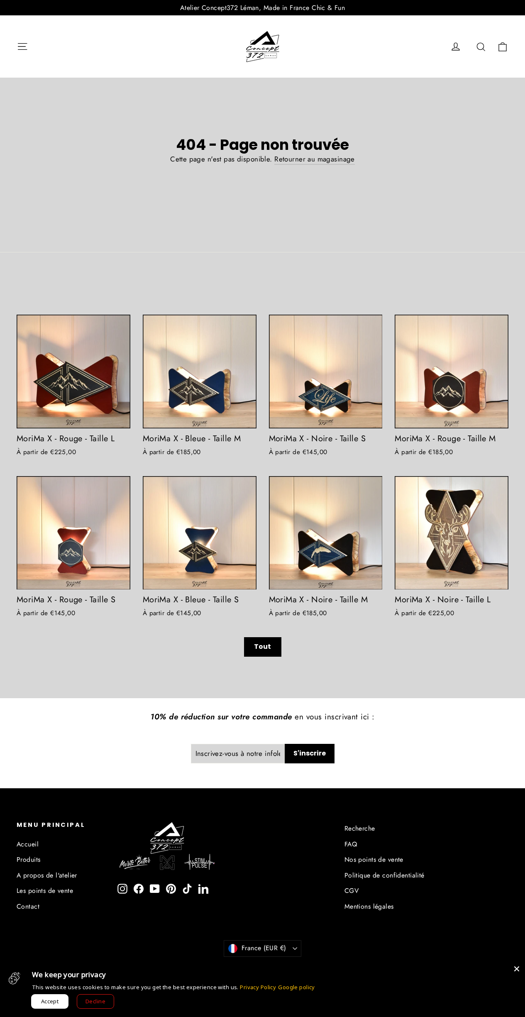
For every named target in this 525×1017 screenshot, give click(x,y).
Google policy (296, 987)
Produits (28, 859)
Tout (262, 646)
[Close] (517, 969)
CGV (351, 890)
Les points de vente (45, 890)
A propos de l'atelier (47, 875)
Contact (28, 906)
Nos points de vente (373, 859)
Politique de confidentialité (384, 875)
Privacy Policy (258, 987)
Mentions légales (369, 906)
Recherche (359, 828)
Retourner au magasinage (314, 159)
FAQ (350, 844)
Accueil (28, 844)
